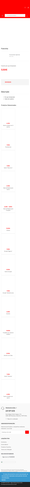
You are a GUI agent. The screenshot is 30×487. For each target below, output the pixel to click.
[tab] (8, 82)
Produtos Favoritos (6, 447)
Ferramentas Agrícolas (14, 54)
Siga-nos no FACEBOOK (7, 453)
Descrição (8, 82)
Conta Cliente (4, 444)
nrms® (15, 484)
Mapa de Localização (12, 419)
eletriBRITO (3, 482)
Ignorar (4, 479)
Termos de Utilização (6, 449)
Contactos (4, 442)
